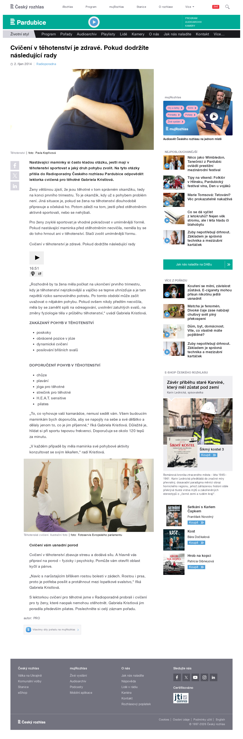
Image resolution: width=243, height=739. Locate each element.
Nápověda (129, 681)
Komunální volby (29, 681)
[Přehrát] (36, 258)
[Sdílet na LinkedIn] (14, 186)
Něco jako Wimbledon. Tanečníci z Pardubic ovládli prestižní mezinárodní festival (206, 163)
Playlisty (108, 34)
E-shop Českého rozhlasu (186, 372)
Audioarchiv (193, 22)
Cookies (164, 719)
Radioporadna (46, 64)
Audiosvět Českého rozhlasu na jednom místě (192, 139)
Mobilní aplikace (81, 693)
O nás (154, 34)
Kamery (190, 26)
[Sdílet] (39, 274)
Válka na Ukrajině (30, 675)
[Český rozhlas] (27, 7)
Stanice (141, 6)
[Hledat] (227, 7)
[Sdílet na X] (14, 175)
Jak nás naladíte (177, 34)
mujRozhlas (116, 6)
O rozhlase (166, 6)
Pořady (66, 34)
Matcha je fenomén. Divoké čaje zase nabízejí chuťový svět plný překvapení (208, 312)
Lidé (123, 34)
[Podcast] (32, 274)
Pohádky (172, 115)
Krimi (190, 108)
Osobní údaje (181, 719)
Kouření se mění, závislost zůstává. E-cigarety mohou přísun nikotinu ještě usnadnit (210, 292)
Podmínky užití (202, 719)
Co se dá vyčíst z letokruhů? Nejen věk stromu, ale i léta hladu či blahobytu (208, 218)
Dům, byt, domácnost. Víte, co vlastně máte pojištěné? (206, 330)
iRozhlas (67, 6)
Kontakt (202, 34)
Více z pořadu (176, 280)
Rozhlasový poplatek (136, 704)
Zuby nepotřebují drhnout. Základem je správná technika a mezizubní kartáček (209, 238)
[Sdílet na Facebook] (14, 165)
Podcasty (76, 687)
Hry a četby (173, 108)
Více (219, 34)
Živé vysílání (174, 121)
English (220, 719)
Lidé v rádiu (130, 687)
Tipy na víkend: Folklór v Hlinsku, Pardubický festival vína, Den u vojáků (209, 182)
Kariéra (126, 693)
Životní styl (19, 34)
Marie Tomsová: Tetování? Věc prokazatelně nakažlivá (210, 197)
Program (91, 6)
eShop (22, 693)
